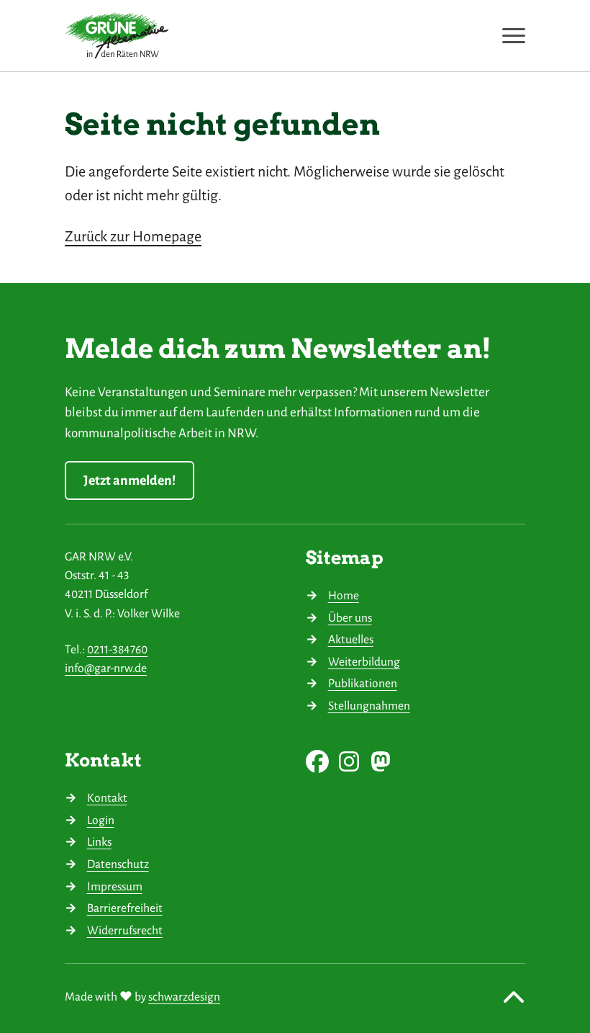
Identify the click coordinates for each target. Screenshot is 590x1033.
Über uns (350, 618)
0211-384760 (117, 649)
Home (343, 595)
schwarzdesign (184, 996)
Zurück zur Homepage (133, 236)
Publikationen (362, 683)
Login (100, 820)
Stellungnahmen (369, 705)
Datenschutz (118, 864)
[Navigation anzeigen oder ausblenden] (513, 35)
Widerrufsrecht (125, 930)
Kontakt (107, 798)
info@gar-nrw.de (106, 668)
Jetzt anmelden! (129, 480)
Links (99, 842)
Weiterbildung (364, 662)
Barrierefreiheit (125, 908)
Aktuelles (350, 639)
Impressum (114, 886)
